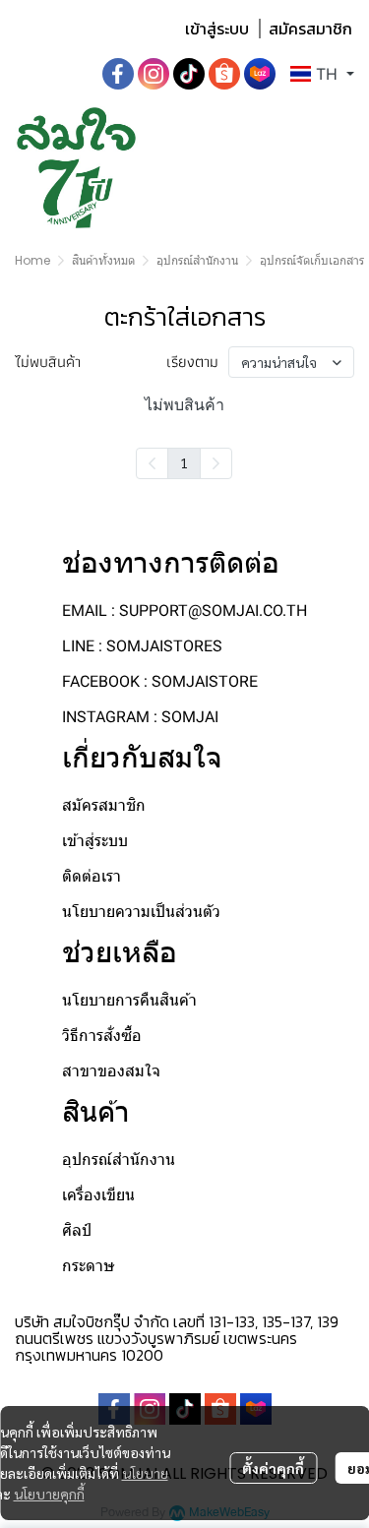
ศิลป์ (77, 1230)
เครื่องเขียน (98, 1195)
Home (32, 260)
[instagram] (153, 74)
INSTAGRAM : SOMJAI (140, 716)
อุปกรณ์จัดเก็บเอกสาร (312, 260)
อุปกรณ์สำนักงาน (197, 260)
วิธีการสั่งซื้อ (102, 1035)
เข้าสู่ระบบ (217, 28)
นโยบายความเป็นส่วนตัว (141, 911)
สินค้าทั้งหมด (103, 260)
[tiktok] (189, 74)
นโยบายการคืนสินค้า (129, 1000)
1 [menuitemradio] (184, 462)
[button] (322, 73)
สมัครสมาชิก (310, 28)
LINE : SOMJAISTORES (142, 646)
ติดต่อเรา (91, 876)
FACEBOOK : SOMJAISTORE (160, 681)
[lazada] (260, 74)
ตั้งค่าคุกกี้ (273, 1468)
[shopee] (224, 74)
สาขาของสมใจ (111, 1071)
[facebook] (118, 74)
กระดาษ (88, 1265)
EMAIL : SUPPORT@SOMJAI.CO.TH (184, 610)
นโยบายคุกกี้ (49, 1493)
